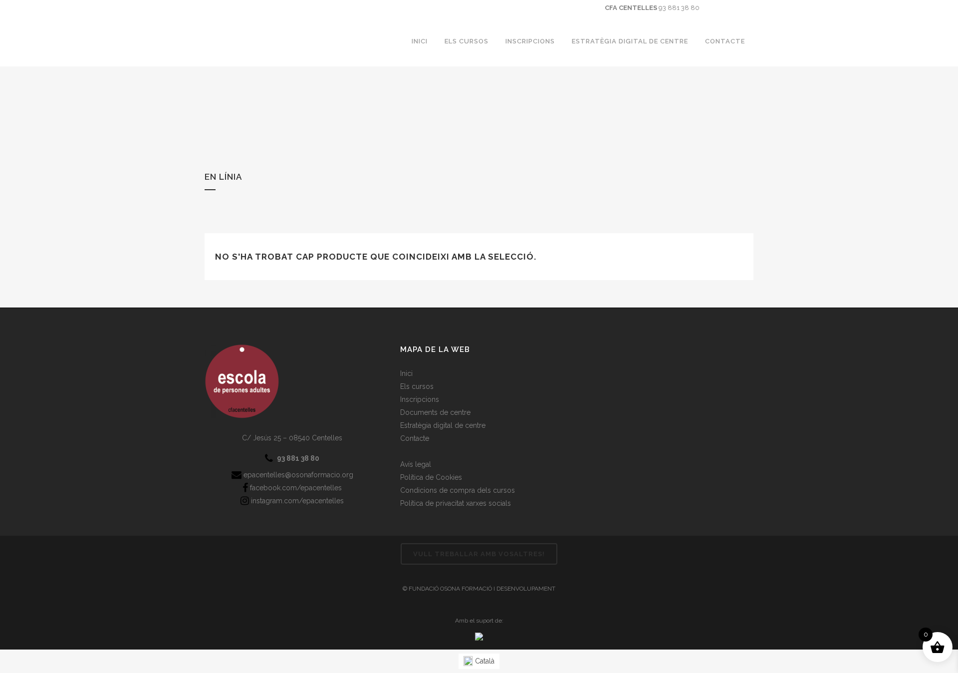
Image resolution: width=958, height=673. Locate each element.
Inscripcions (419, 399)
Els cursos (417, 386)
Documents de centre (435, 412)
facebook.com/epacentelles (295, 488)
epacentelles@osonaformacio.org (297, 475)
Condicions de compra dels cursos (457, 490)
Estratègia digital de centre (442, 425)
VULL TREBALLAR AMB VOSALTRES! (479, 554)
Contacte (414, 438)
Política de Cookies (431, 477)
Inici (406, 373)
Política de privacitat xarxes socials (455, 503)
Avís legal (415, 464)
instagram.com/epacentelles (296, 501)
